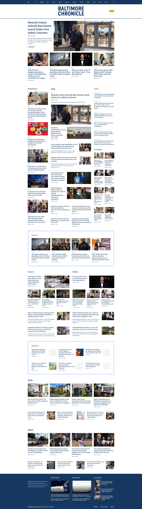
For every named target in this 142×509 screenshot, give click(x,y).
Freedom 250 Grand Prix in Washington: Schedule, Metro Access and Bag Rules (38, 450)
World (53, 2)
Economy (67, 2)
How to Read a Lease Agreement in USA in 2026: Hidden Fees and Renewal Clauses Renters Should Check (64, 146)
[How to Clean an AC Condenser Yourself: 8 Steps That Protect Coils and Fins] (82, 395)
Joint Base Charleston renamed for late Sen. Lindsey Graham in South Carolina (109, 198)
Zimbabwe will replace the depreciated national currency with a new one (93, 351)
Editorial (96, 506)
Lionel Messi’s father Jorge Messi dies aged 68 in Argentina (95, 463)
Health (88, 2)
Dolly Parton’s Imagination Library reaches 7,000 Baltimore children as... (107, 490)
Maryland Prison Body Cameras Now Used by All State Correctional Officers (81, 256)
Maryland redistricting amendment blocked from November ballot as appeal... (107, 497)
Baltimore (42, 2)
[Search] (113, 2)
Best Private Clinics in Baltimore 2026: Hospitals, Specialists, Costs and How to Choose (93, 302)
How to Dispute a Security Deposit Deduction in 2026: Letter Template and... (109, 163)
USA (48, 2)
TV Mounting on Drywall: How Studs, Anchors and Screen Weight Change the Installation (104, 142)
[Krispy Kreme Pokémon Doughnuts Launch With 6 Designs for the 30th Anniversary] (38, 135)
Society (81, 2)
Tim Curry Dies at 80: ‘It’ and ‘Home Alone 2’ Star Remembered (81, 72)
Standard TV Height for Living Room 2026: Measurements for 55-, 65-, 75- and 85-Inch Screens (34, 302)
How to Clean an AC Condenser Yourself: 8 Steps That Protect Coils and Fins (81, 401)
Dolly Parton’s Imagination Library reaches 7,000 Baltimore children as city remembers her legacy (37, 74)
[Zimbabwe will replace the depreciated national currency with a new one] (106, 352)
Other (106, 2)
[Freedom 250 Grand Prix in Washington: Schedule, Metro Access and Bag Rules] (38, 444)
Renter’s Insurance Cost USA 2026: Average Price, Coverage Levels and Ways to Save (60, 209)
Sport (100, 2)
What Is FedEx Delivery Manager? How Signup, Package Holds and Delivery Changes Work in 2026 (41, 314)
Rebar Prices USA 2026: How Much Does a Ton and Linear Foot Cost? (60, 220)
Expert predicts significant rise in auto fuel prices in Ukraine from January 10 (60, 495)
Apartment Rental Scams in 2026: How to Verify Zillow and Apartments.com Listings (64, 159)
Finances (74, 2)
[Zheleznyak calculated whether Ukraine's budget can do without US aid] (52, 366)
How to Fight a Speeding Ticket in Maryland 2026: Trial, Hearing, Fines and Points (47, 302)
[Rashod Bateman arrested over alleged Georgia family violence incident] (60, 444)
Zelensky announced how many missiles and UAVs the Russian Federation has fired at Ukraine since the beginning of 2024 (81, 489)
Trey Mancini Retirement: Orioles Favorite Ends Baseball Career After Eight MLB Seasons (81, 451)
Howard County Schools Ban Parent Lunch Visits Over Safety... (106, 483)
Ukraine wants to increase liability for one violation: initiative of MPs (81, 499)
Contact (111, 11)
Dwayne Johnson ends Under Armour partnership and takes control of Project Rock (103, 133)
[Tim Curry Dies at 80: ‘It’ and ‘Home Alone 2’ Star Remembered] (82, 65)
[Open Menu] (28, 2)
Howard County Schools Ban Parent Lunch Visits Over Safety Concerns (70, 96)
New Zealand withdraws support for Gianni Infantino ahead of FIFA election (104, 450)
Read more (31, 46)
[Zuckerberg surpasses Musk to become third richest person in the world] (52, 352)
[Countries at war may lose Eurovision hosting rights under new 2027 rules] (38, 186)
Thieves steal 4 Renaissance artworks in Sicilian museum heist (63, 302)
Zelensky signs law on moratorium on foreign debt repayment (93, 364)
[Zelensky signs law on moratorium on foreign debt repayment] (106, 366)
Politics (59, 2)
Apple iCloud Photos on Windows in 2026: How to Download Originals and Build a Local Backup (102, 402)
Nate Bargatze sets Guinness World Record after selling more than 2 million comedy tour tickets (58, 176)
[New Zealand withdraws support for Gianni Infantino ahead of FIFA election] (104, 444)
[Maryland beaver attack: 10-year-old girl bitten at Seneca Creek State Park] (108, 331)
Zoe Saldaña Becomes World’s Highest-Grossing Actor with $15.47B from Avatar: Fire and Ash (66, 353)
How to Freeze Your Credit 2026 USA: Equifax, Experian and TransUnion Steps (109, 180)
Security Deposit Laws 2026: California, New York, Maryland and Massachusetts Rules (98, 198)
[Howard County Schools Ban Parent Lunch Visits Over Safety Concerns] (84, 36)
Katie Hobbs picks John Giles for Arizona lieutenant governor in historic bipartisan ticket (100, 256)
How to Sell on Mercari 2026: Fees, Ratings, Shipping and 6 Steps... (98, 217)
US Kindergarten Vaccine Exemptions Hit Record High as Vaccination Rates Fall (107, 302)
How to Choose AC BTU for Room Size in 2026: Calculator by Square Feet (38, 401)
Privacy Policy (104, 506)
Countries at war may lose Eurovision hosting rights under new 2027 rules (37, 193)
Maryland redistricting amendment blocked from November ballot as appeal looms (41, 256)
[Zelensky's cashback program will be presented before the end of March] (79, 366)
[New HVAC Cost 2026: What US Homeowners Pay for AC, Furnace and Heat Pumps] (38, 161)
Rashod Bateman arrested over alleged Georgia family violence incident (59, 450)
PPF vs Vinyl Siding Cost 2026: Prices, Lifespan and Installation (103, 124)
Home (36, 2)
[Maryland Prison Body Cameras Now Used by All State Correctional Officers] (81, 249)
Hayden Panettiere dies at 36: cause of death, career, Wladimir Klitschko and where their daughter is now (85, 314)
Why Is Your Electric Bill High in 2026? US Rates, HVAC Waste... (98, 162)
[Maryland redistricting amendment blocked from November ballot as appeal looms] (60, 66)
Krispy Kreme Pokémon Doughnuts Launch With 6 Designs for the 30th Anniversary (36, 142)
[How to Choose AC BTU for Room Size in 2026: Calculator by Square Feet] (38, 395)
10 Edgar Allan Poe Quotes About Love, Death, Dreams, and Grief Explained (104, 96)
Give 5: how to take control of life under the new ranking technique (60, 499)
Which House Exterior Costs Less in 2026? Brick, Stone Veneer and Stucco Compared (60, 401)
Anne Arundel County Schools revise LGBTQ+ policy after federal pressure (60, 256)
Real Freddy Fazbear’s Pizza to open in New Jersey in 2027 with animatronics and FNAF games (81, 209)
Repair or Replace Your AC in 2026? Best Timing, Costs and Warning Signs (103, 115)
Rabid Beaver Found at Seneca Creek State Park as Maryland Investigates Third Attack (78, 302)
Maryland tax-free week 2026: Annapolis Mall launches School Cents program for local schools (36, 219)
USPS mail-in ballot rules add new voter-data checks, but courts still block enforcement (35, 280)
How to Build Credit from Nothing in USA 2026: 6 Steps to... (109, 216)
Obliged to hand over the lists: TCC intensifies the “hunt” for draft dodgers (82, 495)
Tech (94, 2)
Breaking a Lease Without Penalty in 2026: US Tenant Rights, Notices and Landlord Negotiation (81, 221)
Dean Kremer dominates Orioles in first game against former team (65, 463)
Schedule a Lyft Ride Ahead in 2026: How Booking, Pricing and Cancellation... (99, 180)
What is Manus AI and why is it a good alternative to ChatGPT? (60, 490)
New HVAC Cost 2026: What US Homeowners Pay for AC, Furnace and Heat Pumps (37, 168)
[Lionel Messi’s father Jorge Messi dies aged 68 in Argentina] (110, 465)
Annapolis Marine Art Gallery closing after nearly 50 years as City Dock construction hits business (41, 329)
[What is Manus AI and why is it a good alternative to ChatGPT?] (60, 487)
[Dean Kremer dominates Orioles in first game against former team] (80, 465)
